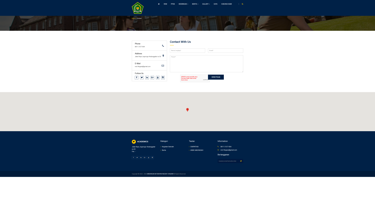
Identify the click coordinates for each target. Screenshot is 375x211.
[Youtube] (157, 77)
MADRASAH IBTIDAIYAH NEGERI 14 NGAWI (160, 174)
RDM (165, 4)
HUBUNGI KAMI (226, 4)
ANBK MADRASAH (196, 150)
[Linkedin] (147, 77)
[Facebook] (136, 77)
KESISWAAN (183, 4)
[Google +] (152, 77)
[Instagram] (163, 77)
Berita (164, 150)
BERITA (194, 4)
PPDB (173, 4)
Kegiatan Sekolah (168, 147)
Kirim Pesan (216, 77)
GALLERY (205, 4)
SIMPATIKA (194, 147)
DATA (215, 4)
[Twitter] (142, 77)
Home (134, 18)
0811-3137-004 (226, 147)
